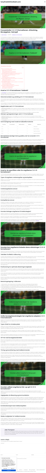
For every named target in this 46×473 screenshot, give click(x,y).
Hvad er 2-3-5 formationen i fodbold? (6, 68)
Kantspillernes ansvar (5, 76)
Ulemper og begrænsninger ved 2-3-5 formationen (9, 71)
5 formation (4, 92)
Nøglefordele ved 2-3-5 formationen (7, 70)
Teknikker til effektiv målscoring (6, 79)
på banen (37, 220)
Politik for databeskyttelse (41, 469)
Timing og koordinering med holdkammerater (8, 84)
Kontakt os (20, 469)
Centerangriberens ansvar (5, 75)
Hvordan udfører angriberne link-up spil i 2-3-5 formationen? (10, 85)
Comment (2, 443)
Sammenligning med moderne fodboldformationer (9, 72)
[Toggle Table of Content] (22, 67)
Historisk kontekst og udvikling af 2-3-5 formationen (9, 69)
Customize (5, 468)
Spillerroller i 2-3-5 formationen (17, 34)
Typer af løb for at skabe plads (6, 82)
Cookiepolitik (26, 469)
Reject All (12, 468)
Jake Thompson (4, 34)
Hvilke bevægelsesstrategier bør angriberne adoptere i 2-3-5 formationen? (12, 81)
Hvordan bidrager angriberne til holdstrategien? (8, 77)
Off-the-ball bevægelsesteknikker (6, 83)
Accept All (9, 470)
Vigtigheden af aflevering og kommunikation (8, 86)
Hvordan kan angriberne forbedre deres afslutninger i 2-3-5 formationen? (12, 78)
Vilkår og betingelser (32, 469)
